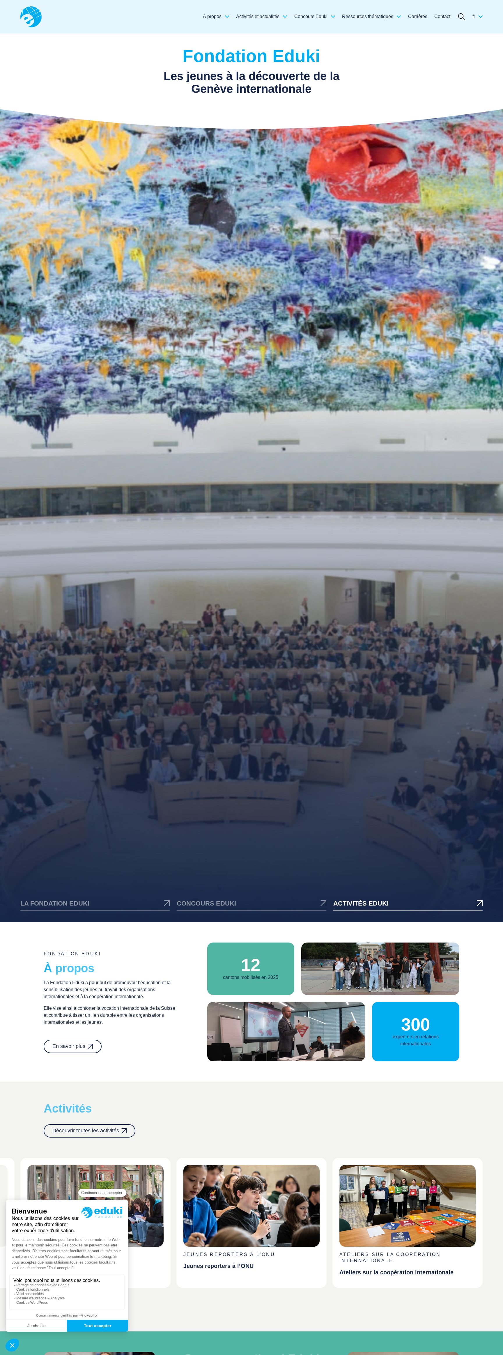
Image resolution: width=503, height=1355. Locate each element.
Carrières (417, 16)
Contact (442, 16)
